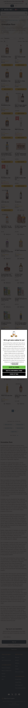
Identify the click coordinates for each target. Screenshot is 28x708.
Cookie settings (14, 374)
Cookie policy (15, 363)
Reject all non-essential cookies (14, 370)
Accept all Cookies (14, 367)
